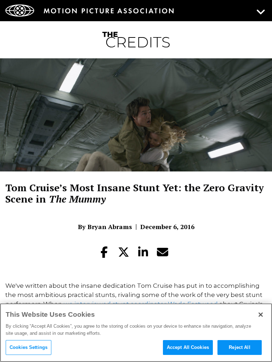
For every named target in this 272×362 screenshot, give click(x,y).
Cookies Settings (28, 347)
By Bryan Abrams (105, 226)
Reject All (239, 347)
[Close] (260, 314)
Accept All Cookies (188, 347)
